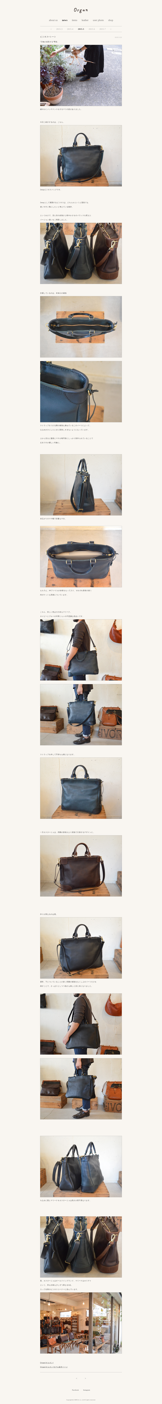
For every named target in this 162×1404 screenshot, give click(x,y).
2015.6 (92, 29)
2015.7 (103, 29)
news (64, 20)
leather (85, 20)
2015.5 (81, 29)
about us (53, 20)
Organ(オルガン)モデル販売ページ (54, 1367)
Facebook (75, 1390)
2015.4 (70, 29)
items (74, 20)
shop (110, 20)
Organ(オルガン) (47, 1363)
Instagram (86, 1390)
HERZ (76, 1399)
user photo (98, 20)
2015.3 (59, 29)
